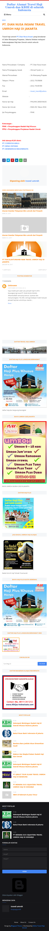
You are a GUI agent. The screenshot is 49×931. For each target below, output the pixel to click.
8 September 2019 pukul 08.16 (17, 288)
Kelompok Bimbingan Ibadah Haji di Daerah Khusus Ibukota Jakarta (27, 724)
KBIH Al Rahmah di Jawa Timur (25, 795)
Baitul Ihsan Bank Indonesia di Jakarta (28, 733)
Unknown (12, 285)
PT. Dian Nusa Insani (24, 37)
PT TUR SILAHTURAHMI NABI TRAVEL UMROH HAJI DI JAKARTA (23, 260)
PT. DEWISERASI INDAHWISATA (15, 149)
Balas (10, 303)
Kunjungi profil (16, 909)
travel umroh (32, 181)
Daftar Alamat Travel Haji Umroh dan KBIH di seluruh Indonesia (24, 7)
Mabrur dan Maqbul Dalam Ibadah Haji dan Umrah (28, 755)
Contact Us (31, 922)
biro (4, 20)
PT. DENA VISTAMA (10, 146)
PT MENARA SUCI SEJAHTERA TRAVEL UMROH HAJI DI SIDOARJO (27, 785)
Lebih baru (7, 270)
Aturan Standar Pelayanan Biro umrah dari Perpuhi (22, 211)
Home (16, 922)
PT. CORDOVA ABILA (10, 143)
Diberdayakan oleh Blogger (12, 895)
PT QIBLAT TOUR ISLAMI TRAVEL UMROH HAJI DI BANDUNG (29, 775)
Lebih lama (42, 270)
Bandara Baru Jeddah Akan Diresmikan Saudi (28, 744)
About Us (23, 922)
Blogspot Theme (16, 926)
